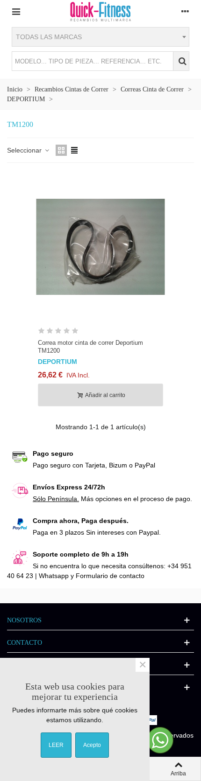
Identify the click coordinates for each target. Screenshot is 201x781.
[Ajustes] (185, 11)
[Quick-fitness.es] (100, 11)
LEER (56, 745)
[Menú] (16, 11)
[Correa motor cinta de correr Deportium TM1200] (100, 246)
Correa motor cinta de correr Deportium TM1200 (90, 346)
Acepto (92, 745)
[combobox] (100, 37)
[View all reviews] (100, 332)
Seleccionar (25, 150)
